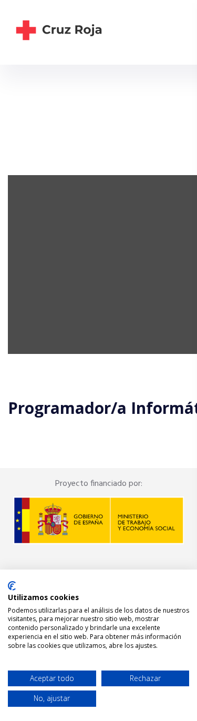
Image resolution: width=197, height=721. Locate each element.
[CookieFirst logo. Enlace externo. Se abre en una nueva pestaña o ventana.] (12, 586)
